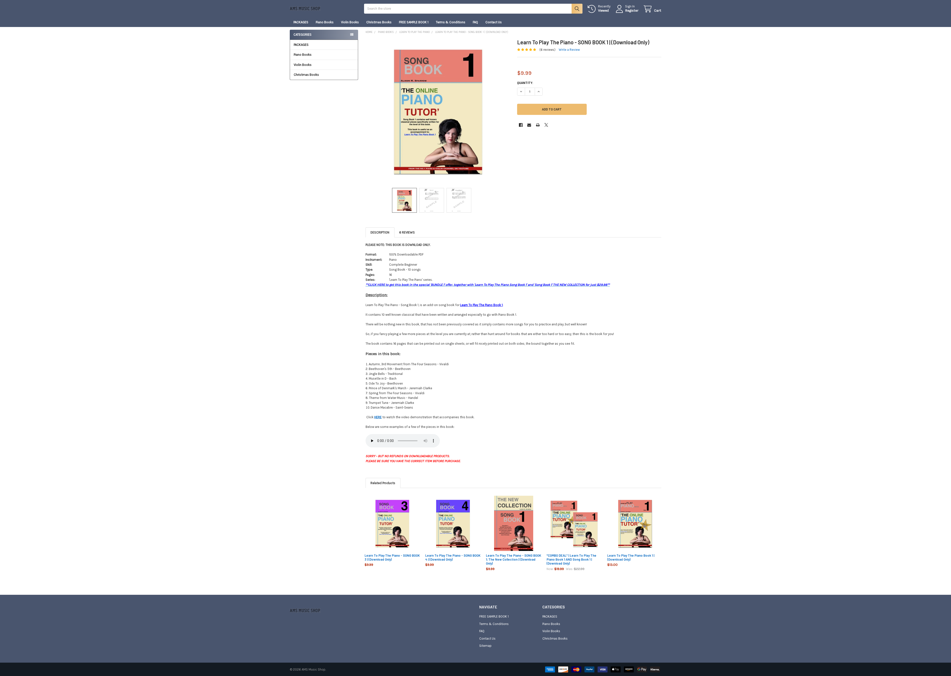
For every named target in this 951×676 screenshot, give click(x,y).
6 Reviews (407, 232)
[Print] (537, 125)
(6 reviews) (547, 50)
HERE (378, 417)
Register (631, 10)
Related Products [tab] (382, 483)
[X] (546, 125)
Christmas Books (379, 22)
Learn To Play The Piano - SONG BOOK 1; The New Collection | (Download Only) (513, 559)
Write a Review (569, 50)
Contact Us (493, 22)
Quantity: (525, 83)
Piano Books (325, 22)
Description (379, 232)
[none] (438, 111)
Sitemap (485, 646)
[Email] (529, 125)
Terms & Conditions (450, 22)
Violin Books (350, 22)
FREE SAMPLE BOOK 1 (413, 22)
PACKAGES (300, 22)
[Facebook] (520, 125)
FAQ (475, 22)
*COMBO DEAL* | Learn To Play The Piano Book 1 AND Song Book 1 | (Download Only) (571, 559)
